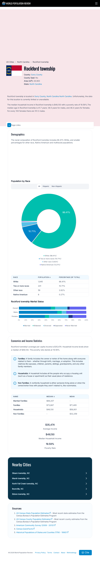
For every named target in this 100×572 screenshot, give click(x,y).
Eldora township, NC (20, 494)
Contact (56, 553)
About (63, 553)
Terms (49, 553)
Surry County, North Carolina (47, 96)
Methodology (71, 553)
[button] (96, 3)
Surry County (36, 74)
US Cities (10, 62)
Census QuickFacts (24, 529)
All (39, 186)
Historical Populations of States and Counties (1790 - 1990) (41, 532)
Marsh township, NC (20, 478)
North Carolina (23, 62)
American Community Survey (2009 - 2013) (35, 525)
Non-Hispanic (57, 186)
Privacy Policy (40, 553)
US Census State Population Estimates (32, 513)
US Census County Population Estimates (33, 519)
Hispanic (46, 186)
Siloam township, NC (21, 473)
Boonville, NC (17, 489)
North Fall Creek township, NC (25, 483)
